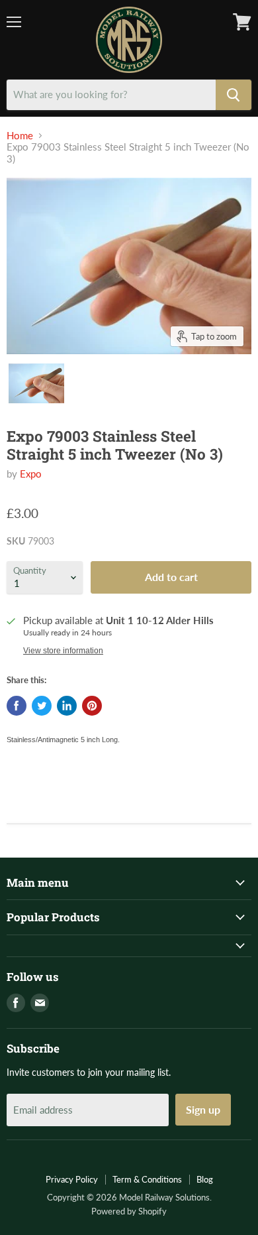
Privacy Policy (72, 1179)
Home (20, 135)
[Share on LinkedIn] (67, 706)
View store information (63, 650)
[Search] (233, 95)
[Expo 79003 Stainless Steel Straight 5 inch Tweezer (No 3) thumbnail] (36, 383)
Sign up (203, 1109)
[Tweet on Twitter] (42, 706)
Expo (31, 474)
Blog (204, 1179)
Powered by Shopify (129, 1211)
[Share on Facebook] (16, 706)
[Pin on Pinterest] (92, 706)
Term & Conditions (147, 1179)
